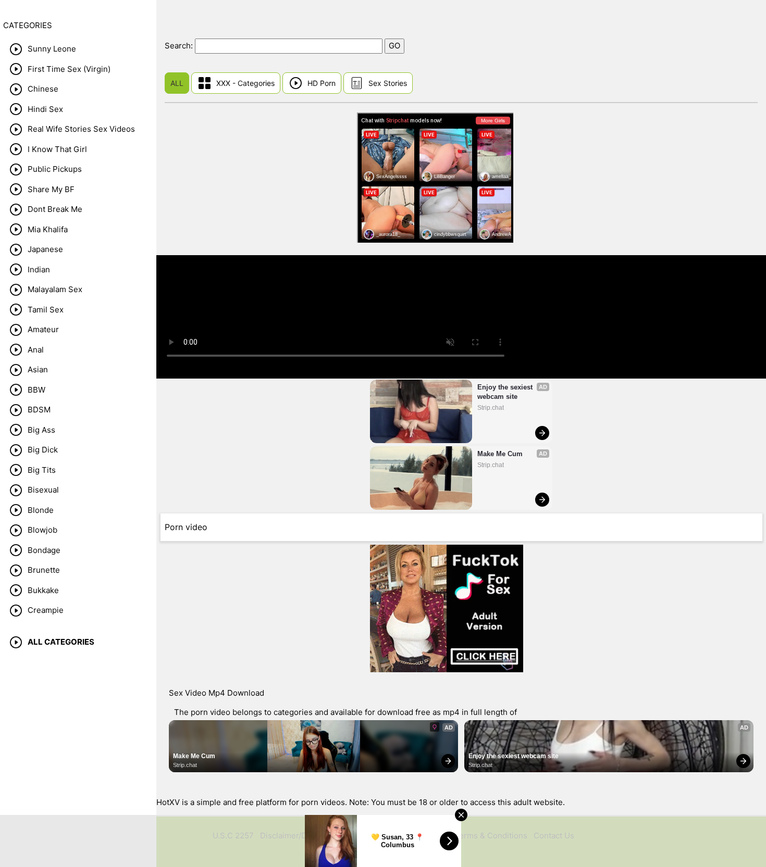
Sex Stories (387, 83)
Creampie (46, 610)
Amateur (43, 329)
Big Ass (41, 430)
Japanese (45, 249)
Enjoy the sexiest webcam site (506, 391)
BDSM (39, 409)
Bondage (44, 550)
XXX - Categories (245, 83)
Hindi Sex (45, 109)
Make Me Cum (500, 454)
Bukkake (43, 590)
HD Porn (321, 83)
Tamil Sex (46, 310)
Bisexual (43, 490)
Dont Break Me (55, 209)
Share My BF (51, 189)
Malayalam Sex (55, 289)
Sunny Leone (52, 49)
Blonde (41, 510)
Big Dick (43, 450)
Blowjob (42, 530)
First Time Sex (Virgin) (69, 69)
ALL (176, 83)
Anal (36, 350)
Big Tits (42, 470)
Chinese (43, 89)
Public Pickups (55, 169)
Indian (39, 269)
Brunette (44, 570)
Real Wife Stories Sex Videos (81, 129)
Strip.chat (490, 407)
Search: (180, 46)
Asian (38, 369)
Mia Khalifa (48, 229)
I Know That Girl (57, 149)
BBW (36, 390)
